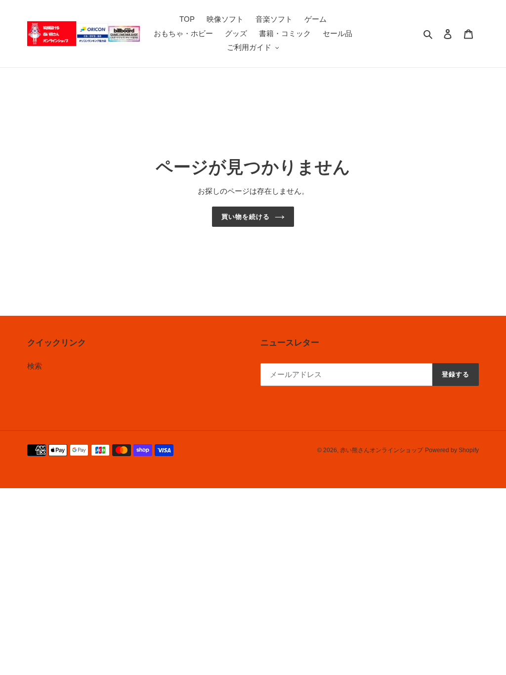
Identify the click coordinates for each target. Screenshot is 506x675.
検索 (34, 366)
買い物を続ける (245, 216)
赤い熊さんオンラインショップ (381, 450)
